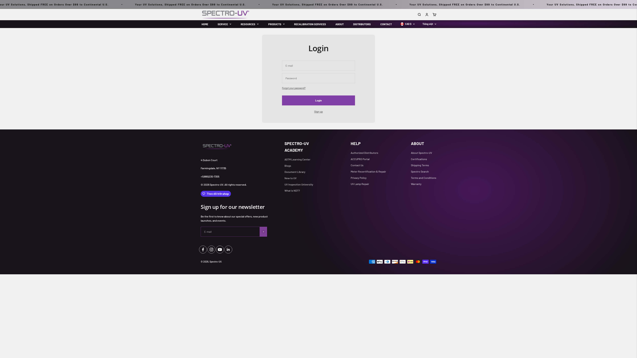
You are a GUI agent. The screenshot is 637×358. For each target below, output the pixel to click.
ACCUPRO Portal (360, 159)
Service (223, 24)
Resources (248, 24)
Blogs (287, 165)
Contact (386, 24)
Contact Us (357, 165)
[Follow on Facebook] (203, 249)
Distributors (362, 24)
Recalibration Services (310, 24)
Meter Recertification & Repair (368, 171)
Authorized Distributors (364, 152)
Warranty (416, 183)
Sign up (318, 111)
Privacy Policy (359, 177)
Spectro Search (420, 171)
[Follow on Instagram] (211, 249)
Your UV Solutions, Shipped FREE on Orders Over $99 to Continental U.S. (161, 4)
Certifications (419, 159)
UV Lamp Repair (360, 183)
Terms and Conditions (423, 177)
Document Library (294, 171)
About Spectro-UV (421, 152)
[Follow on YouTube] (220, 249)
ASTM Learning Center (297, 159)
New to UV (290, 178)
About (339, 24)
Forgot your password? (294, 88)
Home (205, 24)
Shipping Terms (420, 165)
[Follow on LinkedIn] (228, 249)
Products (274, 24)
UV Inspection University (298, 184)
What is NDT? (292, 190)
